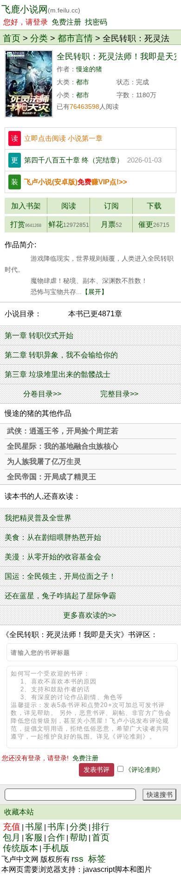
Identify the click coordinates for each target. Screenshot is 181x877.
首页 (11, 38)
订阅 (111, 206)
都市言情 (75, 38)
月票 (111, 224)
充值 (11, 827)
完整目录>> (119, 394)
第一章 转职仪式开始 (39, 335)
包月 (11, 837)
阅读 (68, 206)
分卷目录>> (42, 394)
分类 (39, 38)
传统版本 (20, 848)
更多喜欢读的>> (89, 615)
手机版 (56, 848)
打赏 (25, 224)
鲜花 (68, 224)
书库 (56, 827)
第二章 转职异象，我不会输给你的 (61, 355)
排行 (101, 827)
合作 (56, 837)
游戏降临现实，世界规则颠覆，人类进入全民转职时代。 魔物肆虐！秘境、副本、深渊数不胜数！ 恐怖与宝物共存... (89, 275)
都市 (82, 82)
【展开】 (95, 291)
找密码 (96, 22)
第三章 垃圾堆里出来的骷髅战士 (57, 374)
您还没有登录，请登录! (35, 758)
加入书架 (26, 206)
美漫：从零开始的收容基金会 (53, 557)
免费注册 (66, 22)
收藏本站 (19, 812)
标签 (97, 859)
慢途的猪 (89, 69)
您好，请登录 (25, 22)
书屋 (34, 827)
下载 (154, 206)
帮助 (78, 837)
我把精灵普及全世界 (38, 518)
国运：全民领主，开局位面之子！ (60, 576)
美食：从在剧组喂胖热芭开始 (53, 537)
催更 (153, 224)
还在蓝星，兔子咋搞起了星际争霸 (60, 596)
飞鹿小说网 (40, 9)
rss (77, 859)
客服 (34, 837)
